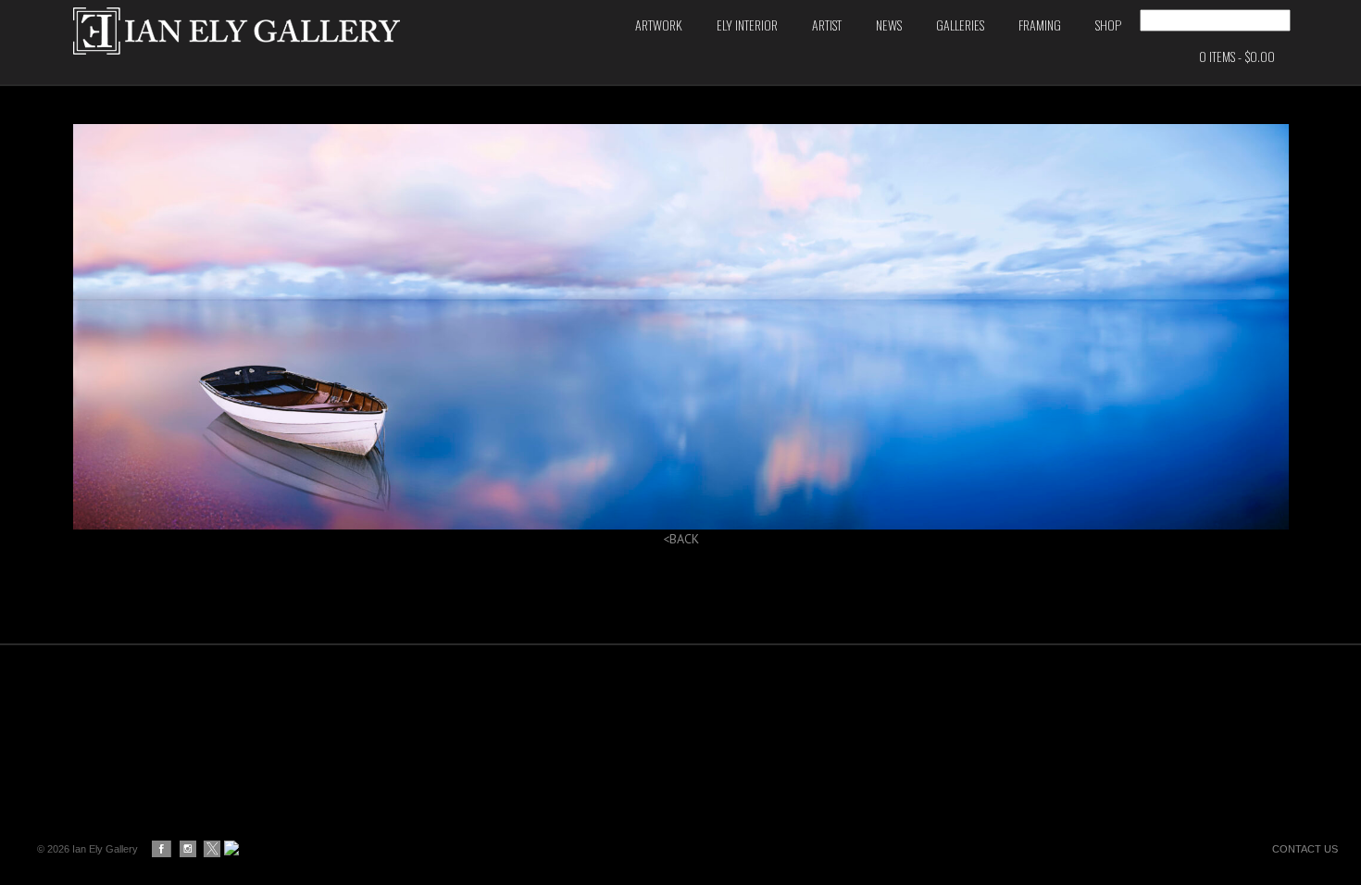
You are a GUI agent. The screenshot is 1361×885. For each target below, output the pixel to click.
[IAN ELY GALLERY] (283, 31)
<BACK (681, 538)
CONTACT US (1305, 848)
